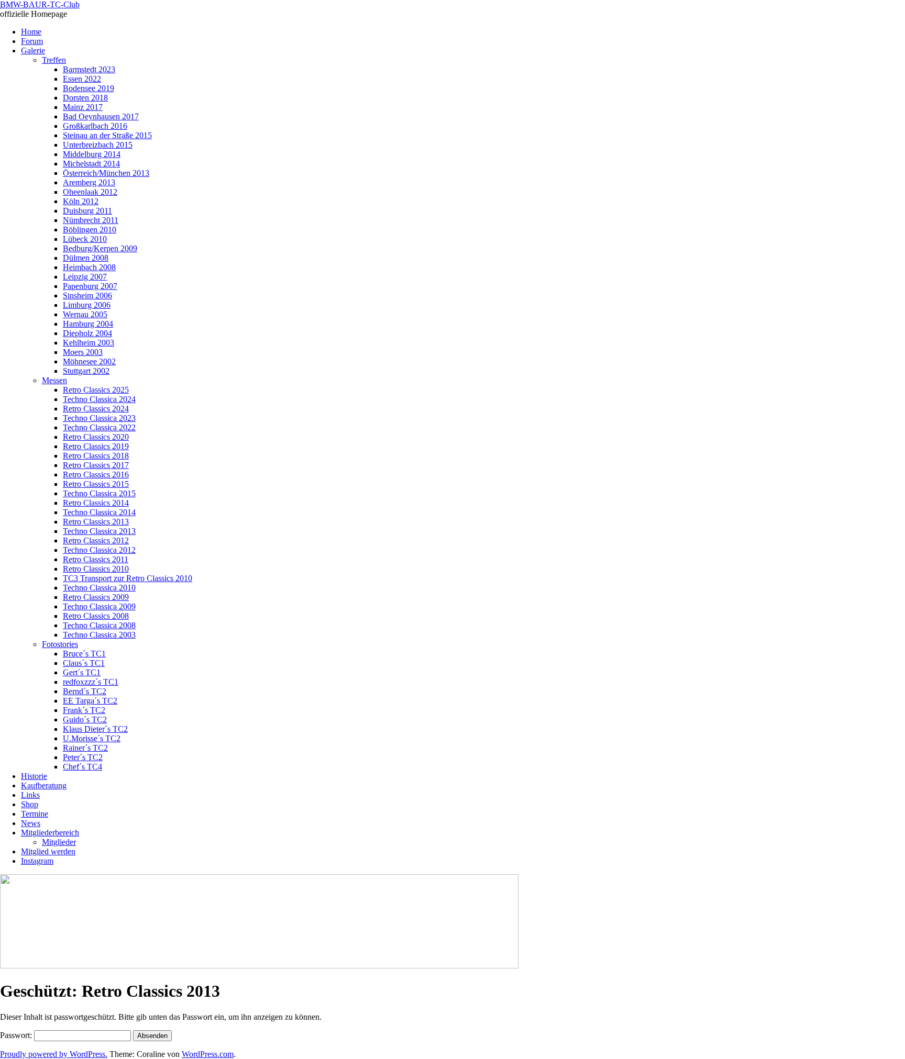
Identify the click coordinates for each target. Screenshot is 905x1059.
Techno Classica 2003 (99, 634)
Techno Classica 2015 (99, 493)
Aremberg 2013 (89, 182)
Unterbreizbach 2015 (98, 144)
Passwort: (17, 1035)
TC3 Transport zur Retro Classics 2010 (127, 578)
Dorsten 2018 (85, 97)
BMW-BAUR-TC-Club (40, 4)
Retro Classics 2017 (96, 465)
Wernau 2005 (85, 314)
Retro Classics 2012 (96, 540)
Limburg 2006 (87, 304)
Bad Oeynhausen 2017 (101, 116)
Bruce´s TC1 (84, 653)
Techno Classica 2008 (99, 625)
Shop (29, 804)
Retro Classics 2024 (96, 408)
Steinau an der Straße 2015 (107, 135)
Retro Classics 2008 (96, 615)
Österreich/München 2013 (106, 173)
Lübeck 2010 (85, 239)
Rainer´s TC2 (85, 747)
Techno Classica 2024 (99, 399)
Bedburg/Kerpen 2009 (100, 248)
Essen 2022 (82, 78)
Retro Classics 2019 (96, 446)
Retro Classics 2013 (96, 521)
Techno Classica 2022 (99, 427)
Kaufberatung (44, 785)
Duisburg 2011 (87, 210)
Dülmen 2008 (85, 257)
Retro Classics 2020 (96, 436)
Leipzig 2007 (85, 276)
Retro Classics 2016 (96, 474)
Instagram (37, 860)
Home (31, 31)
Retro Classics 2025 (96, 389)
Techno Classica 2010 (99, 587)
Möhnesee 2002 (89, 361)
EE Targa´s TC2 (90, 700)
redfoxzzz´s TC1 (90, 681)
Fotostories (60, 644)
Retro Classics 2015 (96, 484)
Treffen (54, 59)
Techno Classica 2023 (99, 418)
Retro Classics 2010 (96, 568)
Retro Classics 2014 (96, 502)
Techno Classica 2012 (99, 549)
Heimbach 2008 (89, 267)
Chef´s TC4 (82, 766)
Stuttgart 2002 (86, 370)
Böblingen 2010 (89, 229)
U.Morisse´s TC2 (91, 738)
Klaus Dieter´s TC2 (95, 728)
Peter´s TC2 (83, 757)
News (30, 823)
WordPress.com (208, 1054)
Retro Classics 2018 (96, 455)
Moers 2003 (83, 352)
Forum (32, 41)
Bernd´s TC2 (84, 691)
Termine (34, 813)
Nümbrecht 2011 (90, 220)
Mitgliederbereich (50, 832)
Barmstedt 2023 (89, 69)
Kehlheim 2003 (88, 342)
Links (30, 794)
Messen (54, 380)
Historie (34, 776)
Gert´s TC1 (82, 672)
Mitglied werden (48, 851)
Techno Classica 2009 (99, 606)
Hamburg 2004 (88, 323)
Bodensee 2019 (88, 88)
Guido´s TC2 (85, 719)
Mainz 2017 (83, 107)
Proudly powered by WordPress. (53, 1054)
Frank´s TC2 (84, 710)
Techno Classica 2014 (99, 512)
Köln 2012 (80, 201)
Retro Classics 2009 (96, 597)
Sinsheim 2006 (87, 295)
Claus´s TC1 (84, 663)
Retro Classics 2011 (95, 559)
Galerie (33, 50)
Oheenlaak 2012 (90, 191)
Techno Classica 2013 (99, 531)
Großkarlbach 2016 (95, 125)
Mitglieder (59, 842)
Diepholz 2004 (87, 333)
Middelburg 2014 (91, 154)
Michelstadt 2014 (91, 163)
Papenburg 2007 (90, 286)
